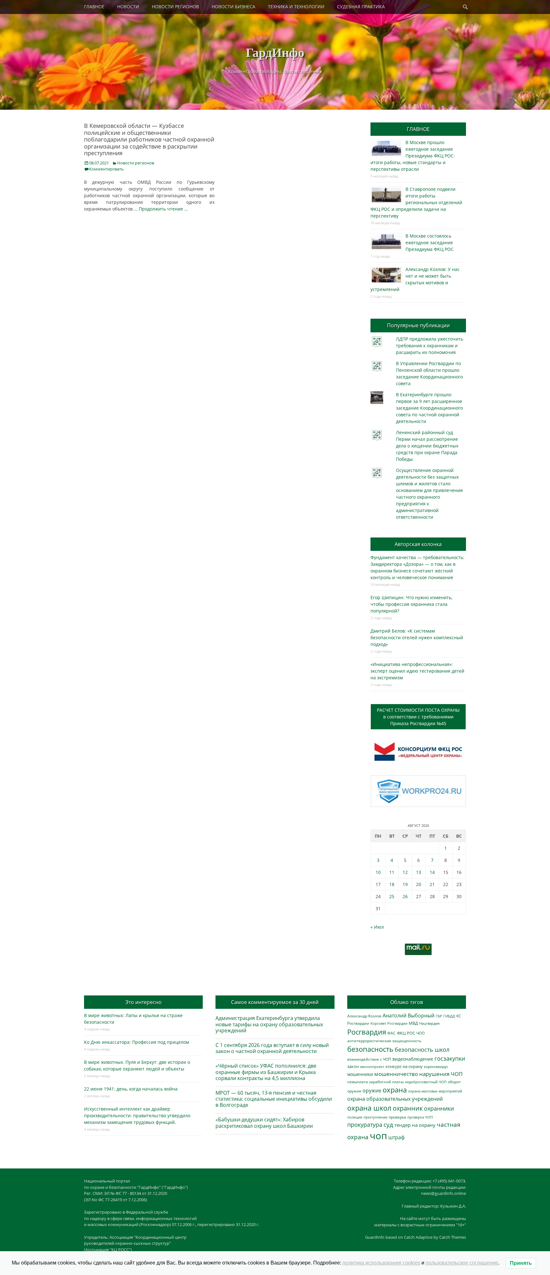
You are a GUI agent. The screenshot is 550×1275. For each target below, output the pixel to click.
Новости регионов (135, 163)
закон (353, 1066)
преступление (375, 1117)
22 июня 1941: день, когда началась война (131, 1089)
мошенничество (396, 1074)
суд (388, 1124)
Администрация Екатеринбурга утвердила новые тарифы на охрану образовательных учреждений (269, 1024)
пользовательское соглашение (462, 1262)
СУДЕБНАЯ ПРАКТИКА (361, 6)
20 (418, 884)
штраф (396, 1137)
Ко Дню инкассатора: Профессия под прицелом (136, 1042)
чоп (378, 1135)
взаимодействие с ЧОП (369, 1059)
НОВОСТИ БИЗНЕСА (233, 6)
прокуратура (364, 1124)
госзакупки (449, 1058)
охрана (395, 1089)
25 (391, 896)
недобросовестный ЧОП (426, 1081)
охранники (439, 1108)
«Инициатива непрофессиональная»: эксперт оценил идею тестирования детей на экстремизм (417, 671)
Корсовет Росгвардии (388, 1023)
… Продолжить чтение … (161, 209)
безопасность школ (422, 1049)
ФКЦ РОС (406, 1033)
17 (378, 884)
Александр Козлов (364, 1015)
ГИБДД (449, 1016)
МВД (413, 1023)
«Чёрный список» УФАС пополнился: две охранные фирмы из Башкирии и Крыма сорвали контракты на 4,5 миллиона (265, 1071)
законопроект (372, 1066)
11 (391, 872)
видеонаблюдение (412, 1059)
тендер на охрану (414, 1125)
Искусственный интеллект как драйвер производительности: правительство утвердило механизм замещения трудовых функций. (137, 1115)
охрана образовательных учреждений (395, 1098)
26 (405, 896)
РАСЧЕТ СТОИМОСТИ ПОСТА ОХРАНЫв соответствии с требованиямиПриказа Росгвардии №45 (418, 716)
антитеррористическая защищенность (384, 1040)
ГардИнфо (275, 52)
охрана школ (369, 1107)
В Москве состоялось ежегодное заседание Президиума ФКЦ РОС (429, 242)
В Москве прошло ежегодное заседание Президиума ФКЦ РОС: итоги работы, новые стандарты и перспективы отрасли (412, 155)
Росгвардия (366, 1032)
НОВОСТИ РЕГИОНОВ (175, 6)
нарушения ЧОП (440, 1074)
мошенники (360, 1074)
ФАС (391, 1033)
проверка (397, 1116)
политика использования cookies (381, 1262)
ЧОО (420, 1033)
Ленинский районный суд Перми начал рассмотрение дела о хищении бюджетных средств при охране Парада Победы (427, 445)
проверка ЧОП (420, 1117)
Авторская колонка (418, 544)
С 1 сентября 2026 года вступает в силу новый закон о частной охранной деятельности (272, 1048)
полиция (354, 1117)
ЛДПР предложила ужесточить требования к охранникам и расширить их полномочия (429, 345)
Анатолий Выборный (408, 1015)
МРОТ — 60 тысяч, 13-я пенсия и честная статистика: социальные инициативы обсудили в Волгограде (273, 1098)
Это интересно (143, 1002)
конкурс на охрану (404, 1066)
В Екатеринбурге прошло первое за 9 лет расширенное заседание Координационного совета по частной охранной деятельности (429, 408)
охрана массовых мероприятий (435, 1091)
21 (432, 884)
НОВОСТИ (128, 6)
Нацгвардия (429, 1023)
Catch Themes (452, 1237)
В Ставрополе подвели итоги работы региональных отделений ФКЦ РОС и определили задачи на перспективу (416, 202)
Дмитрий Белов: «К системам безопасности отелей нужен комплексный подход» (416, 637)
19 (405, 884)
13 (418, 872)
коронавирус (436, 1066)
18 (391, 884)
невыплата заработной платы (375, 1081)
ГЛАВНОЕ (94, 6)
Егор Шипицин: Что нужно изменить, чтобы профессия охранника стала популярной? (411, 604)
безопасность (370, 1049)
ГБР (439, 1016)
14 (432, 872)
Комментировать (106, 169)
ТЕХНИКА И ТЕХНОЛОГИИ (296, 6)
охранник (408, 1108)
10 (378, 872)
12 (405, 872)
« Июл (377, 927)
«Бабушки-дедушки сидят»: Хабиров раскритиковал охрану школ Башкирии (264, 1122)
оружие (372, 1090)
